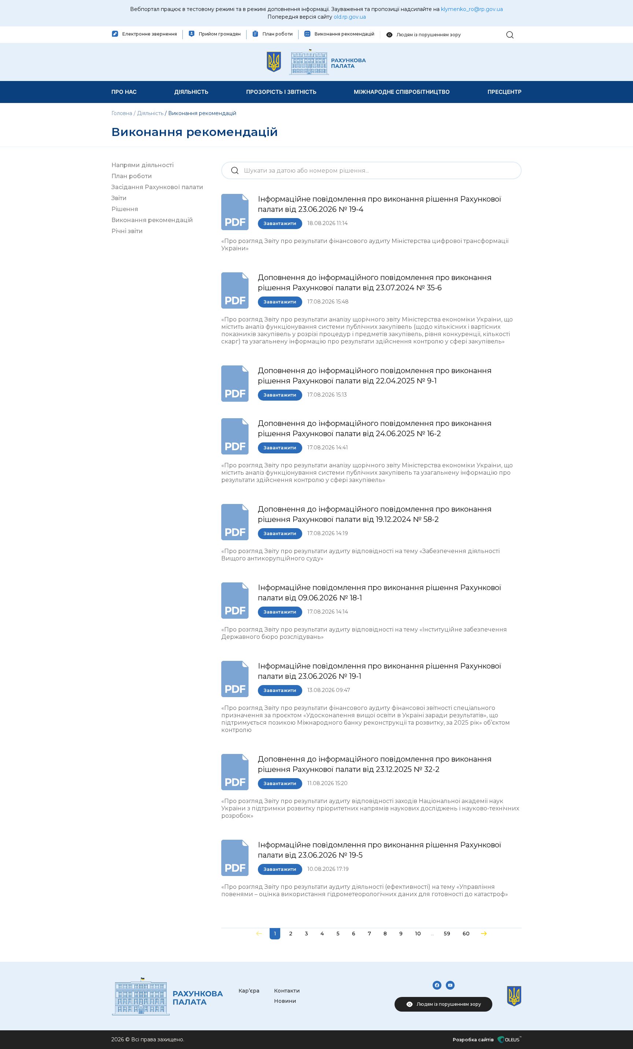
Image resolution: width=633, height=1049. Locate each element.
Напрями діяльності (142, 165)
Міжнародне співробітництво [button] (402, 91)
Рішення (124, 209)
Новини (285, 1001)
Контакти (287, 990)
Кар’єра (248, 990)
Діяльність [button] (191, 91)
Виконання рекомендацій (152, 220)
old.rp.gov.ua (350, 17)
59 (447, 933)
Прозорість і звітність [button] (281, 91)
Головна (122, 113)
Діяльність (150, 113)
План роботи (131, 176)
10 (418, 933)
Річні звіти (127, 231)
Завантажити (280, 223)
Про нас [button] (124, 91)
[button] (510, 34)
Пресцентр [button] (505, 91)
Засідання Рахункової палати (157, 187)
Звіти (119, 198)
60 (466, 933)
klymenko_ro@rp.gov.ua (472, 9)
